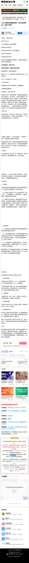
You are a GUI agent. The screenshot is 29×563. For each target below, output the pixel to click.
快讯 (2, 5)
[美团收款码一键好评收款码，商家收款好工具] (14, 14)
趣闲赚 (9, 419)
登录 (14, 491)
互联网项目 (6, 41)
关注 (20, 33)
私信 (25, 33)
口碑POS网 (11, 429)
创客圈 (14, 5)
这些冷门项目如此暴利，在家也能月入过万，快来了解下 (7, 398)
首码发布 (3, 424)
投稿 (10, 5)
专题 (6, 5)
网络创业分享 (18, 550)
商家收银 (17, 427)
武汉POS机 (4, 429)
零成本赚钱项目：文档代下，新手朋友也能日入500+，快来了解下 (21, 398)
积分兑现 (17, 407)
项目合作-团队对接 (13, 422)
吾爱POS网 (24, 427)
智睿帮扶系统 (23, 422)
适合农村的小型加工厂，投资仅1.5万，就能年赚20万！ (22, 363)
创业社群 (20, 5)
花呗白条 (23, 407)
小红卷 (9, 410)
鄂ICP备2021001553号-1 (14, 552)
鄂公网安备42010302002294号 (15, 554)
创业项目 (4, 28)
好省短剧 (10, 415)
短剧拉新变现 (15, 410)
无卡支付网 (11, 427)
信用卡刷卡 (11, 407)
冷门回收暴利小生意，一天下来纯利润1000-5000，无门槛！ (21, 382)
